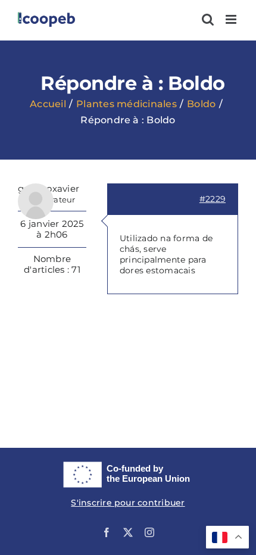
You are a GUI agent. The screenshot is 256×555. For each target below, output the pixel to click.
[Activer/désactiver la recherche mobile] (208, 19)
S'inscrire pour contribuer (128, 502)
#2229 (212, 199)
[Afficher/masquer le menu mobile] (232, 19)
